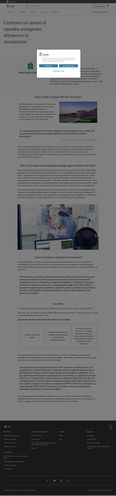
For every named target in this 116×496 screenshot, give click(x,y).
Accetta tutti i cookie (68, 66)
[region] (58, 64)
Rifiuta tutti (48, 66)
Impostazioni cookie (58, 71)
